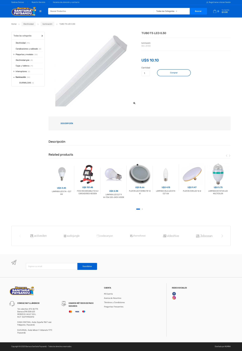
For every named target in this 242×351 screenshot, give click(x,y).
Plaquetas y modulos (24, 54)
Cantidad (145, 68)
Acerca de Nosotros (112, 298)
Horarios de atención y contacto (66, 2)
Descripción (67, 123)
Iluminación (47, 24)
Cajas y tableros (22, 66)
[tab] (67, 123)
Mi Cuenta (108, 294)
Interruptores (21, 71)
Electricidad (29, 24)
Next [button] (222, 236)
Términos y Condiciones (114, 302)
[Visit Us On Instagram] (183, 298)
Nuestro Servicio (38, 2)
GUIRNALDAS (25, 83)
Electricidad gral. (22, 60)
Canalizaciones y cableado (27, 49)
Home (14, 24)
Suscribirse (87, 266)
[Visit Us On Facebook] (183, 294)
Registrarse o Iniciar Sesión (220, 2)
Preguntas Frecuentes (113, 307)
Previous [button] (20, 236)
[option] (93, 69)
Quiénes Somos (17, 2)
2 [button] (142, 209)
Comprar (174, 73)
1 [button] (138, 209)
